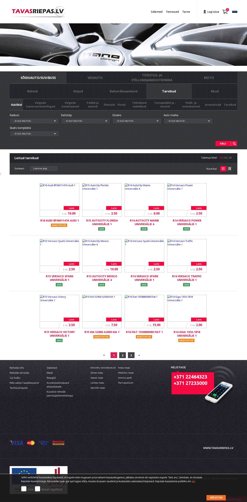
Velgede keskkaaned (70, 104)
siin (193, 481)
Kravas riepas (124, 368)
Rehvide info (17, 367)
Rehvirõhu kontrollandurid (103, 368)
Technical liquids (19, 387)
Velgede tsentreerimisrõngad (40, 104)
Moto (209, 78)
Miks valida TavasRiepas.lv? (24, 382)
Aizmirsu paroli (125, 378)
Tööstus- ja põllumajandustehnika (152, 77)
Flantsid (109, 104)
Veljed (78, 91)
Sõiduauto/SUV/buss (38, 78)
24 (225, 157)
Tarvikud (169, 91)
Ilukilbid (16, 104)
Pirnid (121, 104)
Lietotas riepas (97, 383)
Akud (215, 91)
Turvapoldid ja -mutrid (165, 104)
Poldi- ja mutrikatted (191, 104)
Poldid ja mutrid (93, 104)
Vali (223, 143)
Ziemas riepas (97, 373)
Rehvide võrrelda (19, 372)
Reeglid (51, 377)
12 (220, 157)
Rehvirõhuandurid (123, 91)
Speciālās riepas (98, 388)
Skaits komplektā (20, 128)
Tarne (186, 11)
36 (230, 157)
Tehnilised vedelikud (139, 104)
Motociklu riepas (126, 373)
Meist (50, 372)
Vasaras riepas (97, 378)
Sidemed (156, 11)
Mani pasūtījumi (125, 383)
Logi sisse (213, 11)
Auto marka (171, 115)
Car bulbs (15, 377)
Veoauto (95, 78)
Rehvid (32, 91)
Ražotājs (66, 115)
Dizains (116, 115)
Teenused (172, 11)
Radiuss (14, 115)
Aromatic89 (213, 104)
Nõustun (216, 497)
